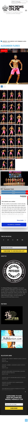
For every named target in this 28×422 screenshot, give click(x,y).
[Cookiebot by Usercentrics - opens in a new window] (20, 196)
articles (19, 191)
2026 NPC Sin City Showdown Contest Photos (13, 377)
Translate (23, 3)
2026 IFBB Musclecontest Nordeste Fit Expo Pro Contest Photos (13, 389)
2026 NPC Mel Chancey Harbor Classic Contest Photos (14, 359)
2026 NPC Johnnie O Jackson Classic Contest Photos (13, 365)
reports (19, 193)
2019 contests (11, 41)
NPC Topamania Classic (20, 41)
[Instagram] (12, 240)
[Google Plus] (17, 240)
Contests (5, 41)
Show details (20, 220)
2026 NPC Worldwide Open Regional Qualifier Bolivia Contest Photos (13, 372)
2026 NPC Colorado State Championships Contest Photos (12, 383)
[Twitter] (8, 240)
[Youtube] (22, 240)
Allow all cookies (14, 224)
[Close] (25, 391)
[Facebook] (3, 240)
